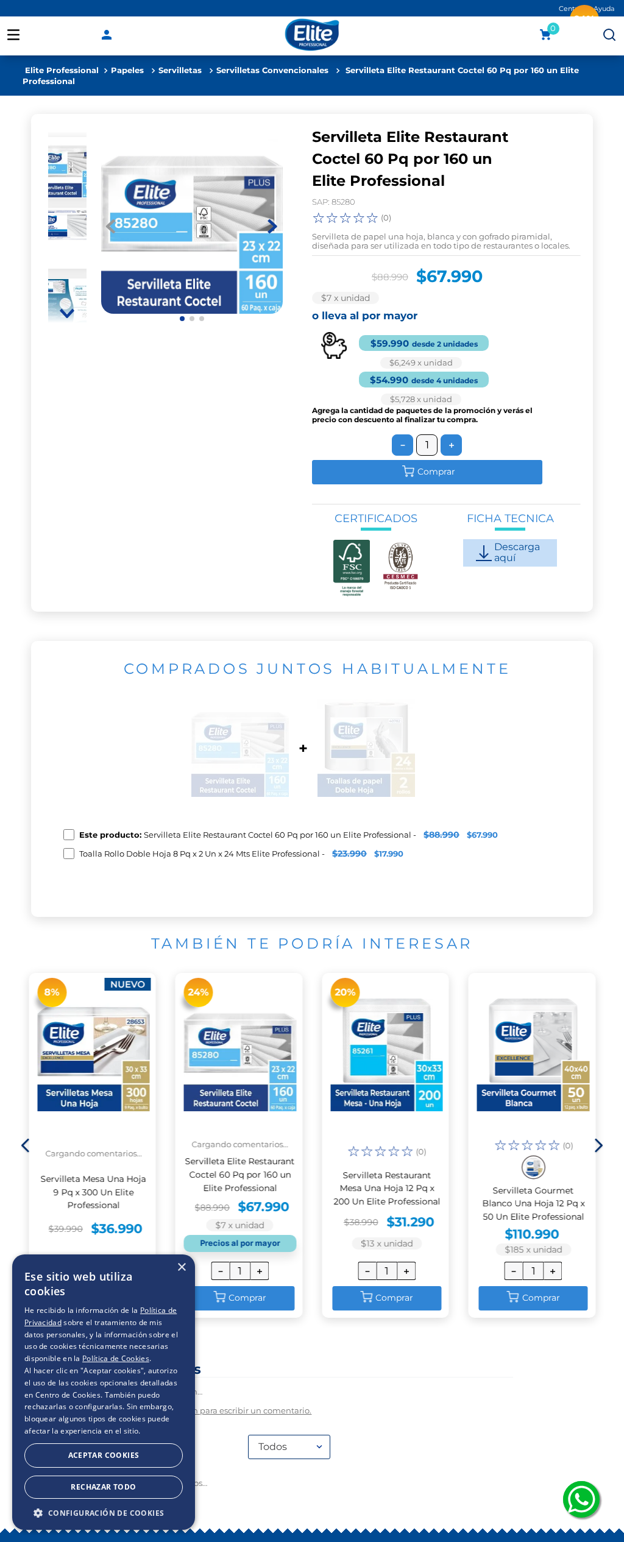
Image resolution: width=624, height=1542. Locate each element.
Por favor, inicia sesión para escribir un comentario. (211, 1491)
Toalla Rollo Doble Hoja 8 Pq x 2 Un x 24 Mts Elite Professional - (241, 853)
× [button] (181, 1267)
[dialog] (103, 1392)
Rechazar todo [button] (103, 1487)
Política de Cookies (115, 1358)
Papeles (127, 70)
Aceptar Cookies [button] (104, 1455)
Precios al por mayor (240, 1307)
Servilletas (180, 70)
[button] (25, 1208)
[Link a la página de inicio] (62, 71)
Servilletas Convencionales (272, 70)
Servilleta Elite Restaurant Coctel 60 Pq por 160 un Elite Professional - (288, 834)
